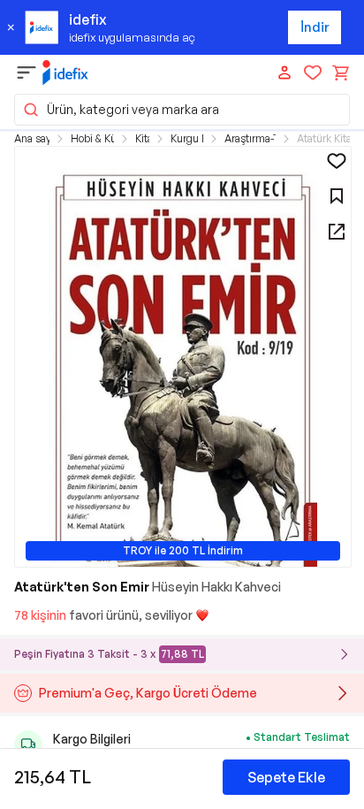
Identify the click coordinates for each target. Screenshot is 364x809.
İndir (315, 27)
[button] (182, 110)
